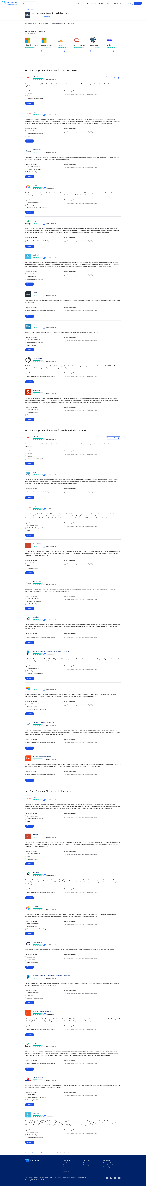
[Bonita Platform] (28, 1079)
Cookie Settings (82, 1177)
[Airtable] (28, 187)
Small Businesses (43, 23)
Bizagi (34, 221)
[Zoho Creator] (28, 151)
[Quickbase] (28, 618)
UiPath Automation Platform (42, 757)
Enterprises (71, 23)
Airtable (35, 185)
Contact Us (66, 1171)
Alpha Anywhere (51, 1152)
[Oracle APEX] (28, 545)
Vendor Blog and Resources (110, 1167)
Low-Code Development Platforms (37, 1152)
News (64, 1169)
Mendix (35, 325)
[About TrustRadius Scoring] (44, 79)
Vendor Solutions (108, 1163)
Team (64, 1165)
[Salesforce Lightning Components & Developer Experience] (28, 653)
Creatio (35, 112)
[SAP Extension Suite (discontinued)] (28, 724)
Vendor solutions (89, 3)
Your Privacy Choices (55, 1177)
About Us (65, 1163)
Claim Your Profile (108, 1165)
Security (36, 1177)
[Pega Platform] (28, 944)
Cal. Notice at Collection (69, 1177)
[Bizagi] (28, 222)
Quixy (34, 472)
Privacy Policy (44, 1177)
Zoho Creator (37, 150)
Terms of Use (28, 1177)
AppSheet (36, 255)
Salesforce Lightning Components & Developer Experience (51, 651)
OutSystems (36, 390)
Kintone (35, 76)
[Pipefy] (28, 294)
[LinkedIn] (119, 1178)
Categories (78, 3)
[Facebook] (111, 1178)
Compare (29, 103)
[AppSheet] (28, 256)
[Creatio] (28, 113)
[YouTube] (107, 1178)
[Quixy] (28, 473)
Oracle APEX (37, 544)
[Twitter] (115, 1178)
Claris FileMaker (38, 358)
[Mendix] (28, 326)
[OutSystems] (28, 392)
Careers (65, 1167)
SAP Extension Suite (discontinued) (44, 722)
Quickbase (36, 617)
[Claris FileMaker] (28, 360)
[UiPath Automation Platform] (28, 758)
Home (26, 1152)
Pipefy (35, 293)
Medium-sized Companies (58, 23)
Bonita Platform (38, 1077)
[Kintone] (28, 78)
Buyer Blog (86, 1165)
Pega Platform (37, 942)
